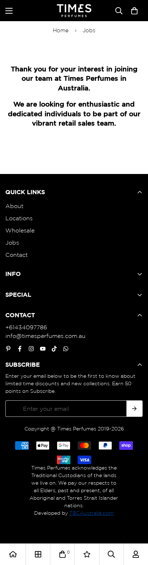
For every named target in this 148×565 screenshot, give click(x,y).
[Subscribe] (134, 408)
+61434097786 (26, 327)
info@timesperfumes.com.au (45, 336)
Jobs (12, 242)
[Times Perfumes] (74, 10)
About (14, 206)
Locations (19, 218)
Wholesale (19, 230)
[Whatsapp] (66, 349)
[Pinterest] (8, 349)
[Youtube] (43, 349)
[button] (134, 11)
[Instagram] (31, 349)
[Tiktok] (54, 349)
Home (61, 30)
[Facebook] (20, 349)
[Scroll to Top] (135, 527)
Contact (16, 254)
